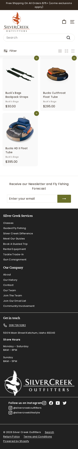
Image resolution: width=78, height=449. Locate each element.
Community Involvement (18, 306)
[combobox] (39, 38)
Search (49, 432)
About (7, 274)
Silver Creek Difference (18, 233)
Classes (8, 223)
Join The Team (12, 295)
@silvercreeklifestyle (26, 412)
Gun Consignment (14, 259)
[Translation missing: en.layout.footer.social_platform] (44, 403)
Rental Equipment (14, 249)
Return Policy (11, 436)
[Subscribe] (64, 199)
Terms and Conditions (38, 436)
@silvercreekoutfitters (27, 408)
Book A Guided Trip (15, 244)
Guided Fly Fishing (14, 228)
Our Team (9, 290)
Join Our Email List (14, 301)
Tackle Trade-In (13, 254)
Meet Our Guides (14, 238)
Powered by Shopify (16, 441)
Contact (8, 285)
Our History (10, 280)
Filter (13, 51)
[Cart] (64, 21)
